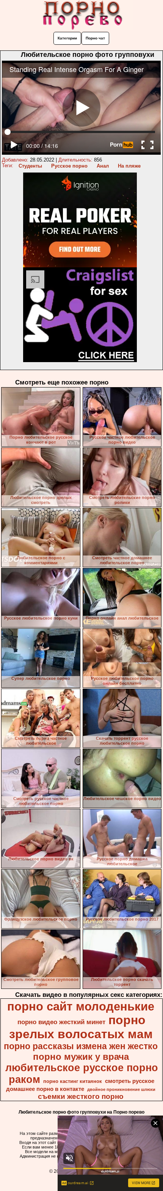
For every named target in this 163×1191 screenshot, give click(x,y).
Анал (103, 166)
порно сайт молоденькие (80, 1006)
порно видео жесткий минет (61, 1022)
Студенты (30, 166)
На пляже (129, 166)
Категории (67, 38)
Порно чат (95, 38)
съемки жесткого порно (81, 1096)
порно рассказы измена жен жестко (81, 1046)
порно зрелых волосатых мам (81, 1027)
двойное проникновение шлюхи (121, 1089)
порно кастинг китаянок (72, 1081)
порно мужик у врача (81, 1056)
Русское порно (69, 166)
